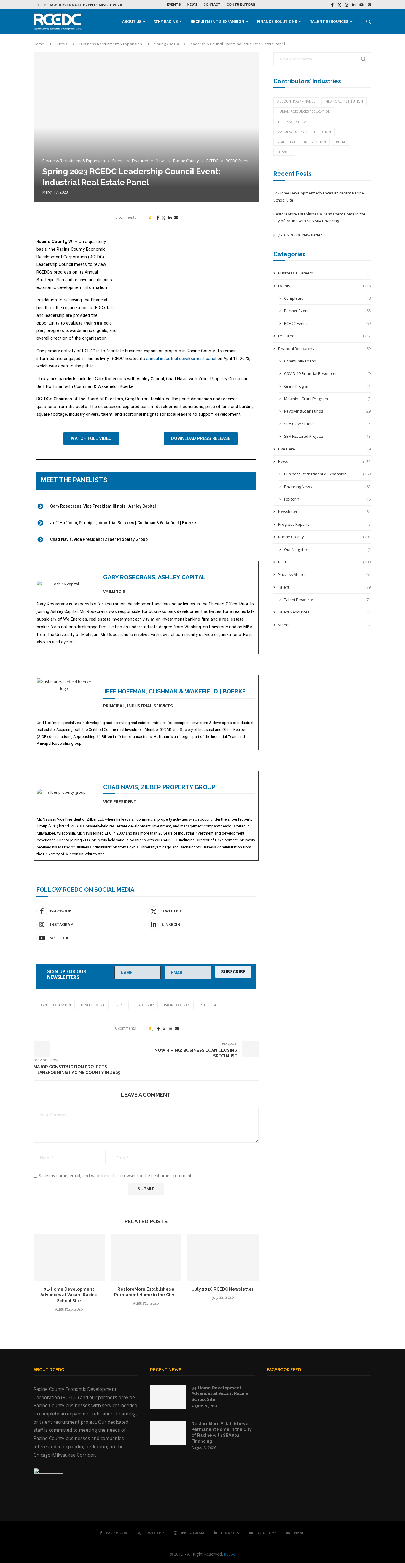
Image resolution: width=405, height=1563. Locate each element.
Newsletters (324, 511)
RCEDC (324, 562)
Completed (327, 298)
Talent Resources (329, 22)
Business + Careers (324, 273)
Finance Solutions (277, 22)
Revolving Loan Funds (327, 411)
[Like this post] (153, 217)
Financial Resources (324, 348)
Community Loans (327, 361)
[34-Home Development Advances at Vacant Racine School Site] (69, 1257)
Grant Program (327, 386)
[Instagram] (346, 4)
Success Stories (324, 574)
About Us (131, 22)
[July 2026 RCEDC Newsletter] (223, 1257)
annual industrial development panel (181, 358)
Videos (324, 624)
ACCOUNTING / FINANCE (296, 101)
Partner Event (327, 310)
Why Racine (166, 22)
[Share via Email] (176, 217)
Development (93, 1005)
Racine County (177, 1005)
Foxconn (327, 499)
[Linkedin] (353, 4)
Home (39, 44)
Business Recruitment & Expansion (110, 44)
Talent (324, 587)
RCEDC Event (327, 323)
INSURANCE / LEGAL (292, 121)
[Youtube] (361, 4)
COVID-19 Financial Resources (327, 373)
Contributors (241, 5)
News (192, 5)
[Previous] (38, 4)
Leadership (144, 1005)
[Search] (368, 21)
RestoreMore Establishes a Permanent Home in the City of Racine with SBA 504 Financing (222, 1432)
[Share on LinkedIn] (170, 217)
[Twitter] (339, 4)
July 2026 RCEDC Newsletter (222, 1289)
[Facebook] (332, 4)
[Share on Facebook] (158, 217)
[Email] (369, 4)
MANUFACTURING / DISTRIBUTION (304, 132)
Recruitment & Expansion (217, 22)
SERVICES (284, 152)
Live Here (324, 449)
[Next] (44, 4)
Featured (324, 335)
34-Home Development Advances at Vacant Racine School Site (69, 1295)
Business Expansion (54, 1005)
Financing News (327, 486)
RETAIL (341, 142)
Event (120, 1005)
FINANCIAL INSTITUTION (344, 101)
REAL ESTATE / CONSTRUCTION (301, 142)
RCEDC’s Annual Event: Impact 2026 (86, 5)
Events (174, 5)
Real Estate (210, 1005)
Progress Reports (324, 524)
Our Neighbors (327, 549)
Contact (212, 5)
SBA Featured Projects (327, 436)
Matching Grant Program (327, 398)
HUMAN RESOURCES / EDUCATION (303, 111)
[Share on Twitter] (164, 217)
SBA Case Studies (327, 423)
